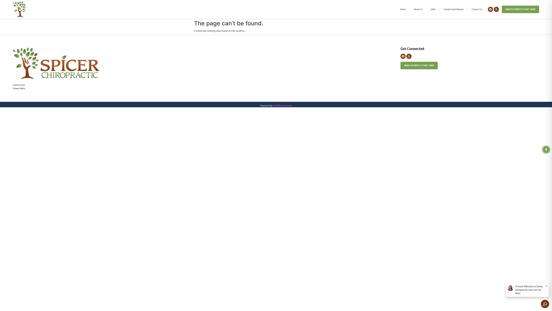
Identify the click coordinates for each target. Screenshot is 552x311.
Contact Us (477, 9)
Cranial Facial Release (453, 9)
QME (433, 9)
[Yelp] (496, 9)
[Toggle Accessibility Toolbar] (546, 149)
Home (403, 9)
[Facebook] (490, 9)
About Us (418, 9)
